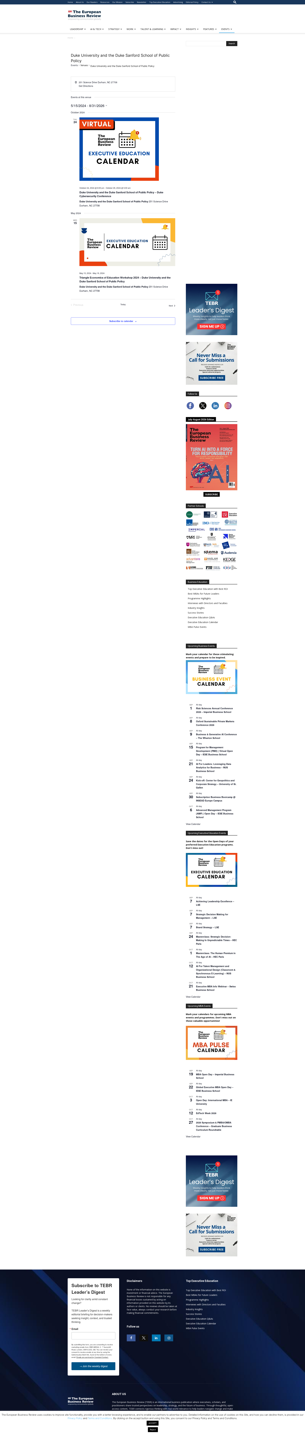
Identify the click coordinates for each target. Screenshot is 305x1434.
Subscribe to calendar (121, 321)
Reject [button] (153, 1429)
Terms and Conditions (100, 1418)
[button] (235, 2)
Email (74, 1329)
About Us (80, 2)
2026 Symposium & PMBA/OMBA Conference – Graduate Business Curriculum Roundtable (214, 1126)
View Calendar (193, 824)
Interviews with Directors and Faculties (207, 603)
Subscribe (129, 2)
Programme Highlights (199, 598)
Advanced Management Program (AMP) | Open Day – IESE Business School (214, 813)
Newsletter (141, 2)
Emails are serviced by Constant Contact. (92, 1357)
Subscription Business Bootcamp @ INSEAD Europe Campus (215, 798)
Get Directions (86, 85)
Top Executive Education (159, 2)
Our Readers (92, 2)
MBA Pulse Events (197, 626)
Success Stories (196, 612)
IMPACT (174, 29)
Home (70, 2)
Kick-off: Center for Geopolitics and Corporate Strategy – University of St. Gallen (216, 784)
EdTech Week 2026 (206, 1113)
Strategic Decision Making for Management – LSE (212, 916)
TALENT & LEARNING (151, 29)
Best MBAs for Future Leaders (203, 593)
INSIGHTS (191, 29)
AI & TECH (95, 29)
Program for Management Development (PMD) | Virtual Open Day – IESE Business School (214, 751)
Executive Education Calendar (203, 622)
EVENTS (225, 29)
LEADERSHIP (76, 29)
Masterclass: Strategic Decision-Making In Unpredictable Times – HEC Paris (216, 940)
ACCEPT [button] (153, 1423)
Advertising (178, 2)
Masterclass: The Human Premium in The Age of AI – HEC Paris (216, 955)
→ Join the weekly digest (93, 1366)
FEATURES (208, 29)
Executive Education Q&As (201, 617)
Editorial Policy (192, 2)
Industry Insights (196, 607)
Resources (104, 2)
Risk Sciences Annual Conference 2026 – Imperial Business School (214, 710)
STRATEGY (113, 29)
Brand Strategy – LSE (207, 927)
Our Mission (117, 2)
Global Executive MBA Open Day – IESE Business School (214, 1089)
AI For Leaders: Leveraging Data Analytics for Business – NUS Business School (213, 767)
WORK (130, 29)
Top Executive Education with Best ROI (208, 588)
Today (123, 304)
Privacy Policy (75, 1418)
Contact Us (205, 2)
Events (74, 65)
